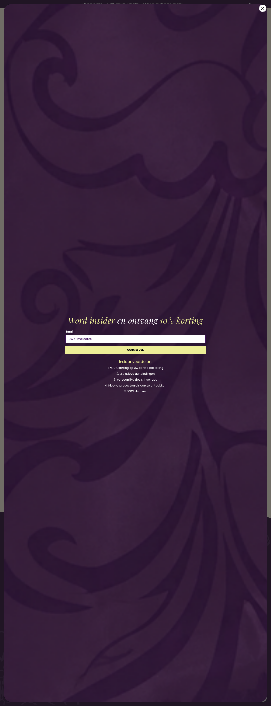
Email (69, 331)
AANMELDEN (135, 350)
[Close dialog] (262, 8)
